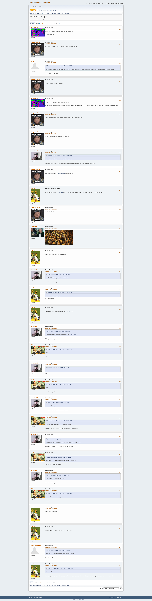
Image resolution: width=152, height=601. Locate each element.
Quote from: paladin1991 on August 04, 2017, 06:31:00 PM (59, 292)
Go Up (31, 582)
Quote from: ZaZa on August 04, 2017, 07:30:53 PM (58, 439)
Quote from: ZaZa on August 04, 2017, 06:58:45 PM (58, 367)
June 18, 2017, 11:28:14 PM (50, 152)
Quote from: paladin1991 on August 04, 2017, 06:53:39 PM (59, 349)
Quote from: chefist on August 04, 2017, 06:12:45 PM (58, 274)
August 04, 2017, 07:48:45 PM (51, 528)
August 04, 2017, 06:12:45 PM (51, 252)
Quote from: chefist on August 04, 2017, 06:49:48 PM (58, 331)
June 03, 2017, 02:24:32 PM (50, 100)
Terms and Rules (115, 597)
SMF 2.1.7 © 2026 (31, 597)
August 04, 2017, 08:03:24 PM (51, 547)
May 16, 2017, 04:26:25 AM (50, 81)
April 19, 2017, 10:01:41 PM (50, 62)
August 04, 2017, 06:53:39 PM (51, 328)
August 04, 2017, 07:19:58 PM (51, 399)
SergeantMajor (35, 42)
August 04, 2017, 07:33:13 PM (51, 454)
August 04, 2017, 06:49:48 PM (51, 308)
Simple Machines (39, 597)
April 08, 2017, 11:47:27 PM (50, 43)
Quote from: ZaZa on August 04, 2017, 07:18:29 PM (58, 402)
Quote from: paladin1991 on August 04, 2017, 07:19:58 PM (59, 420)
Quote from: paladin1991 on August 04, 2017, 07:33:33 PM (59, 493)
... (56, 23)
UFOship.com (70, 311)
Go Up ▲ (122, 597)
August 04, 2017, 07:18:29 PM (51, 381)
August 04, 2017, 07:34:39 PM (51, 490)
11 (53, 23)
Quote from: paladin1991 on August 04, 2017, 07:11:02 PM (59, 384)
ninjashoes (34, 27)
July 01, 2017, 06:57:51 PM (50, 170)
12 (54, 23)
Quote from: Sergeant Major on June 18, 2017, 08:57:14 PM (59, 155)
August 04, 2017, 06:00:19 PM (51, 228)
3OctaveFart (35, 226)
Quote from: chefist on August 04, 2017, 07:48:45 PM (58, 550)
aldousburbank (36, 546)
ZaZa (32, 345)
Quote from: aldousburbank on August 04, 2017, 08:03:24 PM (60, 568)
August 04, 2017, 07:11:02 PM (51, 364)
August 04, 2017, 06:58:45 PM (51, 346)
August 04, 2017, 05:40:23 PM (51, 189)
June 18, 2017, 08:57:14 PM (50, 133)
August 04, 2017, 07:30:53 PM (51, 417)
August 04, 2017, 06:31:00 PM (51, 271)
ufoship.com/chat (61, 173)
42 (57, 23)
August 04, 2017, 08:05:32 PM (51, 565)
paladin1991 (35, 151)
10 (51, 23)
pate (32, 61)
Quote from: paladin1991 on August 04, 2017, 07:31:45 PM (59, 457)
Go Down (32, 23)
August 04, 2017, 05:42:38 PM (51, 209)
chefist (33, 188)
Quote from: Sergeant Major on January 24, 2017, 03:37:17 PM (60, 66)
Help (110, 597)
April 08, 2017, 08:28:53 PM (50, 29)
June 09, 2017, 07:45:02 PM (50, 114)
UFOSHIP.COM (59, 192)
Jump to (101, 588)
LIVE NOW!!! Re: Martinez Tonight (52, 188)
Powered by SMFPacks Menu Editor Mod (76, 599)
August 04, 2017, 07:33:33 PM (51, 472)
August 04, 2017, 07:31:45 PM (51, 435)
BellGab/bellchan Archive (39, 3)
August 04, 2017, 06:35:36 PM (51, 289)
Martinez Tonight (49, 27)
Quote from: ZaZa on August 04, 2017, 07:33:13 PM (58, 475)
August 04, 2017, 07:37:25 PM (51, 508)
